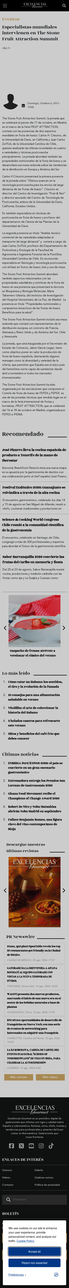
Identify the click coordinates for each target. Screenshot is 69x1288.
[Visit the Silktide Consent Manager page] (56, 1274)
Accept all (34, 1251)
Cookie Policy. (26, 1241)
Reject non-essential (34, 1263)
